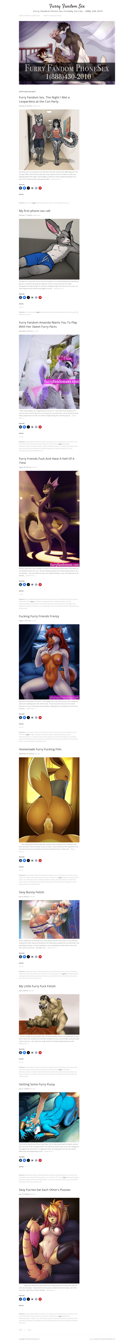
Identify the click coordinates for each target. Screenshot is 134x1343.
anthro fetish (74, 877)
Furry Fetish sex (51, 442)
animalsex (66, 444)
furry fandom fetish (56, 976)
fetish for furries (38, 604)
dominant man (35, 1072)
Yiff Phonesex (53, 444)
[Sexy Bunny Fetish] (49, 938)
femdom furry (52, 1318)
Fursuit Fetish (26, 444)
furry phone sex (35, 974)
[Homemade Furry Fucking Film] (49, 842)
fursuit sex (69, 739)
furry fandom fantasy (45, 448)
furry (54, 203)
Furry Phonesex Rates (53, 16)
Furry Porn (70, 442)
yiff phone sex (38, 451)
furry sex (66, 203)
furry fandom (34, 448)
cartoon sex (34, 1318)
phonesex (55, 1320)
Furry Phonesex (30, 312)
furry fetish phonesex (30, 739)
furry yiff (29, 451)
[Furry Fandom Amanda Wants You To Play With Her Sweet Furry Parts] (49, 408)
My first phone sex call (34, 211)
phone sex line (26, 314)
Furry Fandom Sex (67, 6)
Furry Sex (28, 203)
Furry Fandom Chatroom (29, 16)
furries (51, 203)
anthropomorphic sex (55, 446)
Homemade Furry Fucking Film (40, 749)
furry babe (60, 203)
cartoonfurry (43, 1318)
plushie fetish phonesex (71, 606)
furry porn (57, 739)
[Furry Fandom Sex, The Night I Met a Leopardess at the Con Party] (49, 169)
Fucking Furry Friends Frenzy (39, 616)
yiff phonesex (23, 608)
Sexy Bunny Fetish (31, 892)
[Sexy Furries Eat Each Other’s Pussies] (49, 1283)
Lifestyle (91, 1339)
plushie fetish (59, 606)
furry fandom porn (25, 1177)
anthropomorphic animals (61, 312)
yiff (33, 451)
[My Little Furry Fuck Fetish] (49, 1034)
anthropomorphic (42, 203)
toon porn (22, 1323)
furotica (57, 971)
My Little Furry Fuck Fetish (37, 986)
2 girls (32, 734)
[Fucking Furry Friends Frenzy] (49, 699)
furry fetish (42, 442)
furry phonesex (48, 739)
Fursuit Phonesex (36, 444)
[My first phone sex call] (49, 279)
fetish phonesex (60, 604)
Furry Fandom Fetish (32, 442)
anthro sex (22, 880)
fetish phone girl (68, 446)
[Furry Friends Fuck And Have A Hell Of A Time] (49, 566)
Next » (30, 1330)
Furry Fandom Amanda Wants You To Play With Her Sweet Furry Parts (48, 324)
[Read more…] (56, 179)
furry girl (72, 312)
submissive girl (23, 1076)
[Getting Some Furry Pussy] (49, 1142)
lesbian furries (23, 884)
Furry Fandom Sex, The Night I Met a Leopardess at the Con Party (44, 99)
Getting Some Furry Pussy (37, 1084)
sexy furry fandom (29, 741)
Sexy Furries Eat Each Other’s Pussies (45, 1190)
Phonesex (45, 444)
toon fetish (74, 1320)
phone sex (50, 606)
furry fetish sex (64, 448)
